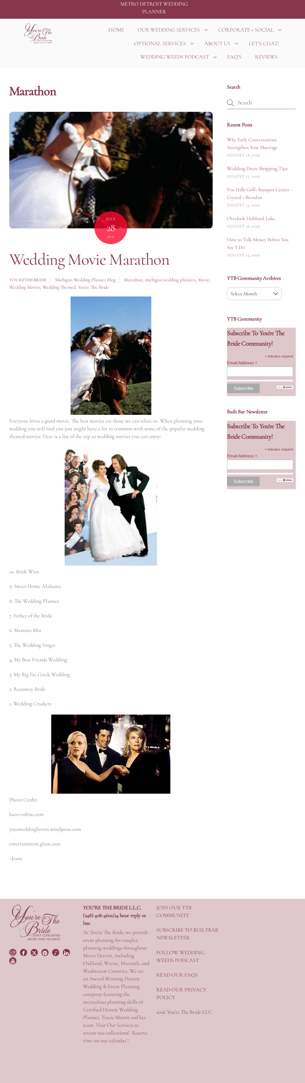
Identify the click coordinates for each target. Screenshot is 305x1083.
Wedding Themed (59, 287)
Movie (204, 280)
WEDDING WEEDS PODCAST (174, 57)
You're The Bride (93, 287)
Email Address (242, 363)
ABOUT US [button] (217, 43)
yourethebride (28, 279)
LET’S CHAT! (264, 43)
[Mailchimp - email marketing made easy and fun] (285, 387)
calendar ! (119, 1040)
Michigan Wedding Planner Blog (85, 280)
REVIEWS (266, 57)
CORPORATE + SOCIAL (246, 29)
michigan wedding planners (170, 280)
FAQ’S (234, 57)
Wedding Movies (24, 287)
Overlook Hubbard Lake (251, 218)
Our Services (120, 1025)
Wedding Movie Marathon (89, 259)
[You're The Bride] (35, 939)
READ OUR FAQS (177, 974)
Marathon (133, 280)
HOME (116, 29)
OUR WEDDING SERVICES (169, 29)
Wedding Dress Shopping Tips (257, 168)
